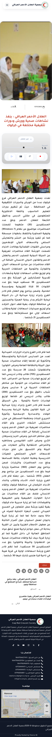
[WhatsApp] (30, 571)
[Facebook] (47, 571)
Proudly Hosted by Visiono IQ (26, 735)
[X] (41, 571)
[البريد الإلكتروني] (18, 571)
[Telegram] (24, 571)
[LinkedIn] (35, 571)
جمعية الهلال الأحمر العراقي (27, 5)
